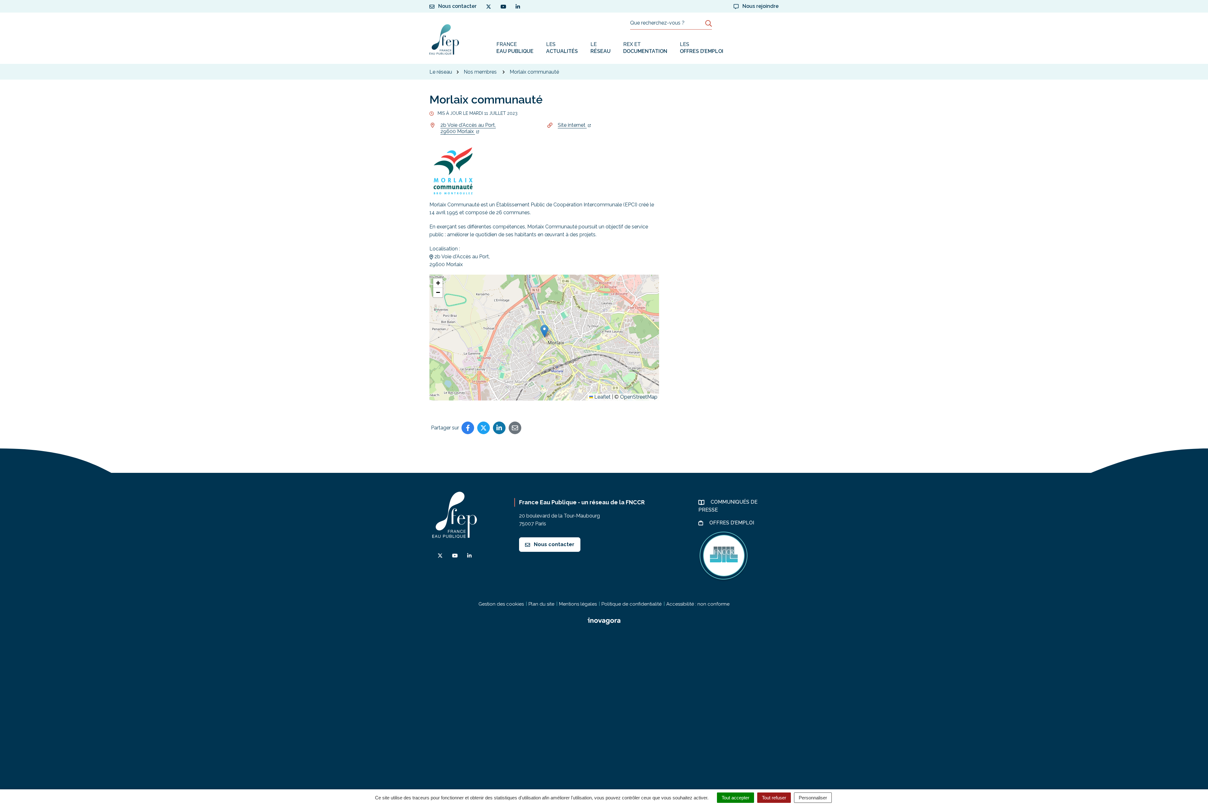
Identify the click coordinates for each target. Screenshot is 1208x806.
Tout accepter (735, 797)
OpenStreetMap (638, 397)
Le (600, 47)
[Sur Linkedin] (499, 428)
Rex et (645, 47)
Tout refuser (774, 797)
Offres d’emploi (732, 523)
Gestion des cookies (501, 604)
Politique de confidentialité (631, 604)
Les (562, 47)
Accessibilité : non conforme (698, 604)
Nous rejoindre (760, 6)
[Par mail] (515, 428)
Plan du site (541, 604)
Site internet (572, 125)
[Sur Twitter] (483, 428)
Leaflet (602, 397)
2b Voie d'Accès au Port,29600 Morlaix (468, 128)
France (515, 47)
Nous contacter (553, 544)
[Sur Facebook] (467, 428)
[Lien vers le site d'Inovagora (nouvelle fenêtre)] (604, 621)
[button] (544, 331)
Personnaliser (813, 797)
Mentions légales (578, 604)
